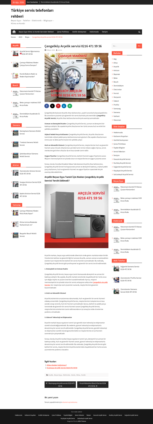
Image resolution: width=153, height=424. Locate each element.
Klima (78, 375)
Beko (115, 78)
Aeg (115, 59)
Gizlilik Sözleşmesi (79, 32)
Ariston (116, 70)
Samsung (117, 108)
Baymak (117, 74)
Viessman (117, 120)
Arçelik (50, 375)
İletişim (105, 32)
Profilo (116, 105)
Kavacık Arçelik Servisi (122, 159)
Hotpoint (117, 97)
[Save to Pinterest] (58, 106)
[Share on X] (52, 106)
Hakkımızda (94, 32)
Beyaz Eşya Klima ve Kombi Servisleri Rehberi (36, 32)
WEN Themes (82, 421)
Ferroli (116, 93)
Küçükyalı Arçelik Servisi (123, 170)
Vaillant (117, 116)
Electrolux (118, 89)
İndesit (116, 101)
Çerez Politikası (63, 32)
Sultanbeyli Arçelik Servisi (123, 174)
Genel (73, 375)
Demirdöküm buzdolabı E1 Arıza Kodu (55, 2)
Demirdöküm (119, 86)
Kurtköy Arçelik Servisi (122, 163)
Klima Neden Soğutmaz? (57, 365)
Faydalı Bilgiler (119, 148)
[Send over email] (70, 106)
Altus (116, 63)
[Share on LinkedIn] (64, 106)
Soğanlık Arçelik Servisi (122, 167)
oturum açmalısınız (69, 402)
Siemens (117, 112)
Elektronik (66, 375)
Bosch (116, 82)
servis (60, 50)
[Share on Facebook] (47, 106)
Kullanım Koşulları (121, 136)
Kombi (83, 375)
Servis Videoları (119, 151)
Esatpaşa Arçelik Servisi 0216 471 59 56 (62, 368)
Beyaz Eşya (58, 375)
